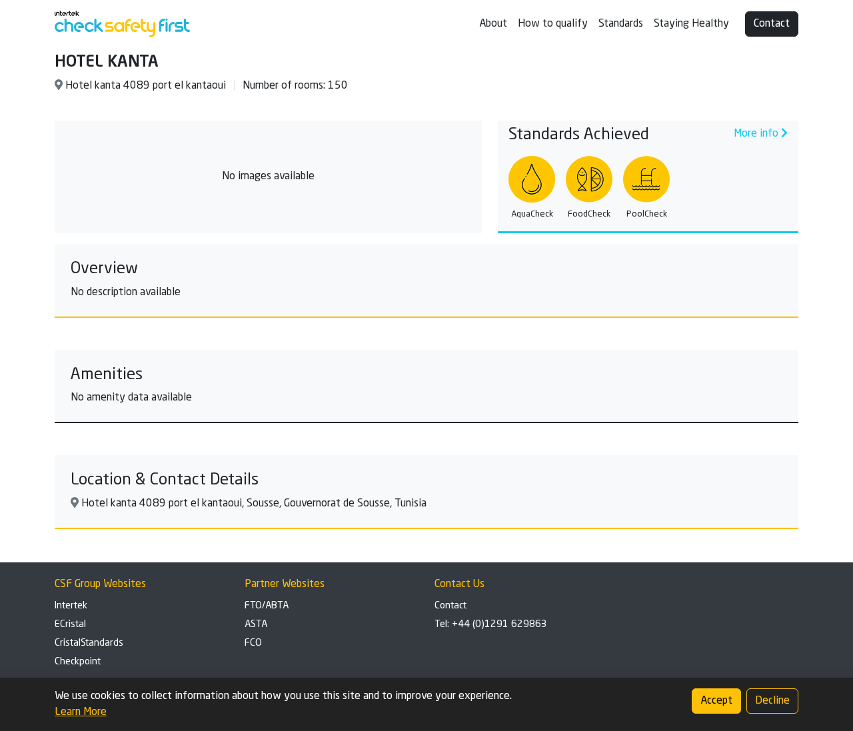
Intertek (71, 605)
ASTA (256, 624)
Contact (772, 24)
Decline (772, 701)
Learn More (81, 712)
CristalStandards (89, 643)
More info (757, 134)
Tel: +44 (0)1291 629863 (490, 624)
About (493, 24)
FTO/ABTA (267, 605)
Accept (716, 701)
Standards (620, 24)
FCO (253, 643)
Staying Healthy (691, 24)
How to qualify (553, 24)
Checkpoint (78, 661)
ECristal (70, 624)
